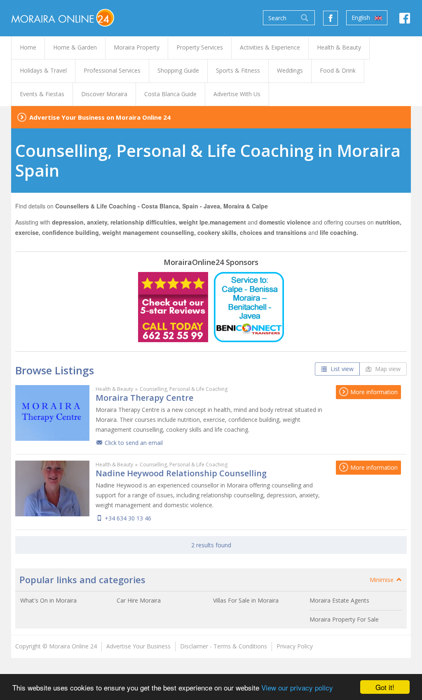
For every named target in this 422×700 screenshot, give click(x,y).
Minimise (382, 580)
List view (341, 369)
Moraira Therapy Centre (144, 397)
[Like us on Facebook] (330, 18)
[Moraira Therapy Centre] (52, 413)
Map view (387, 369)
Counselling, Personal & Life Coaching (183, 389)
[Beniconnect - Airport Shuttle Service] (249, 307)
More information (373, 392)
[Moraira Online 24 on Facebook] (405, 20)
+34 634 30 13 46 (128, 518)
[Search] (304, 18)
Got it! (384, 687)
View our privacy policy (297, 687)
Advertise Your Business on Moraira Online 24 (100, 117)
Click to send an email (134, 443)
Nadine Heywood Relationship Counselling (181, 473)
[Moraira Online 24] (62, 17)
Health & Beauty (114, 389)
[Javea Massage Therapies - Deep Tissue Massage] (173, 307)
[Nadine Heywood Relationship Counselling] (52, 488)
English (362, 17)
